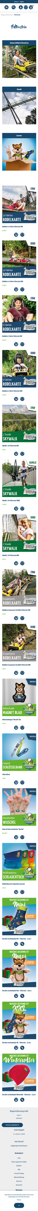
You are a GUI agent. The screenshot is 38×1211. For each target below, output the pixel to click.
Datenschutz (19, 1185)
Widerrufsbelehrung (19, 1177)
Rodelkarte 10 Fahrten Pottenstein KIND (12, 281)
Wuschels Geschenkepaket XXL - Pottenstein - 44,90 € (16, 1043)
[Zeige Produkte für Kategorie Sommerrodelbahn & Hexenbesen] (19, 77)
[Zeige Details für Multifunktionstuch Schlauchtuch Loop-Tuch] (19, 880)
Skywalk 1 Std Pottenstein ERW (10, 446)
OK (19, 1205)
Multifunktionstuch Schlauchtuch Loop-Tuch (13, 884)
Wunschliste (26, 7)
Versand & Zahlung (19, 1173)
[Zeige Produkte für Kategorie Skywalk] (19, 124)
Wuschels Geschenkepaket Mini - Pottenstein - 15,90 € (16, 939)
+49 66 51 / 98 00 (20, 1134)
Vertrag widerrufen (12, 1125)
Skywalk (19, 89)
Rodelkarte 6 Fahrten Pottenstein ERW (12, 336)
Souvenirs (19, 135)
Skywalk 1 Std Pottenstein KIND (10, 555)
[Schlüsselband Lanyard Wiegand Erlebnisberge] (19, 770)
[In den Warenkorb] (16, 234)
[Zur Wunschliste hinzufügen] (22, 234)
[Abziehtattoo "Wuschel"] (19, 825)
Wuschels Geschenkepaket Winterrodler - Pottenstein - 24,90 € (19, 1094)
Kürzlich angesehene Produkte (19, 1162)
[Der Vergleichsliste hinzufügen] (22, 944)
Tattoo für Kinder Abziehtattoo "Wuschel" (13, 829)
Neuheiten (19, 1166)
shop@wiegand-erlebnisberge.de (19, 1146)
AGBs (19, 1169)
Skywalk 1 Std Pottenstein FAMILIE (11, 500)
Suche (19, 1158)
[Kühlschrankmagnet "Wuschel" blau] (19, 715)
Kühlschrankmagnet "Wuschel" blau (11, 719)
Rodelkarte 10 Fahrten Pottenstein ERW (12, 226)
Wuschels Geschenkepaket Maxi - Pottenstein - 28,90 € (17, 991)
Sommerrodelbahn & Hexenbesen (19, 43)
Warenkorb (32, 5)
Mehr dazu (19, 1200)
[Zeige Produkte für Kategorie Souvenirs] (19, 170)
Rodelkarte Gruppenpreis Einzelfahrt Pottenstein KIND (16, 665)
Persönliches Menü (21, 7)
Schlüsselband (6, 774)
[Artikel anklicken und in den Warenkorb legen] (16, 944)
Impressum (19, 1181)
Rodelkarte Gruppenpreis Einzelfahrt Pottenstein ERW (16, 610)
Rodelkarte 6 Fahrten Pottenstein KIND (12, 391)
